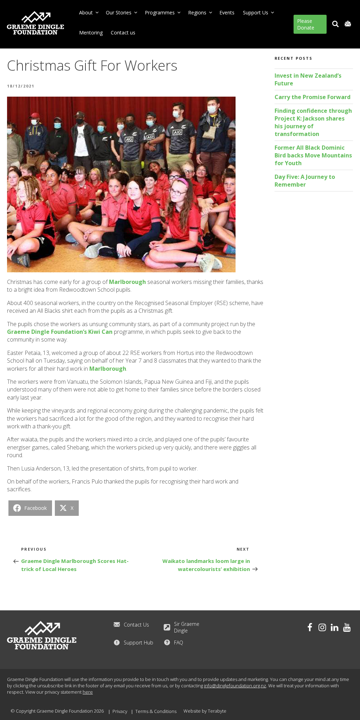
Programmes (160, 12)
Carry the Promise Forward (313, 97)
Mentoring (91, 32)
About (86, 12)
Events (226, 12)
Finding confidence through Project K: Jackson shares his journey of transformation (313, 122)
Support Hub (138, 642)
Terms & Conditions (155, 711)
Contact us (123, 32)
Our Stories (118, 12)
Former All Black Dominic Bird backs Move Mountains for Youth (313, 155)
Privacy (119, 711)
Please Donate (305, 24)
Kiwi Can (100, 332)
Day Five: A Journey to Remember (305, 180)
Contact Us (136, 624)
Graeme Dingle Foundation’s (47, 332)
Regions (197, 12)
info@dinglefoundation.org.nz (235, 685)
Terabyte (217, 711)
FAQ (178, 642)
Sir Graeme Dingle (186, 627)
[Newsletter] (347, 24)
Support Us (255, 12)
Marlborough (127, 282)
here (88, 692)
